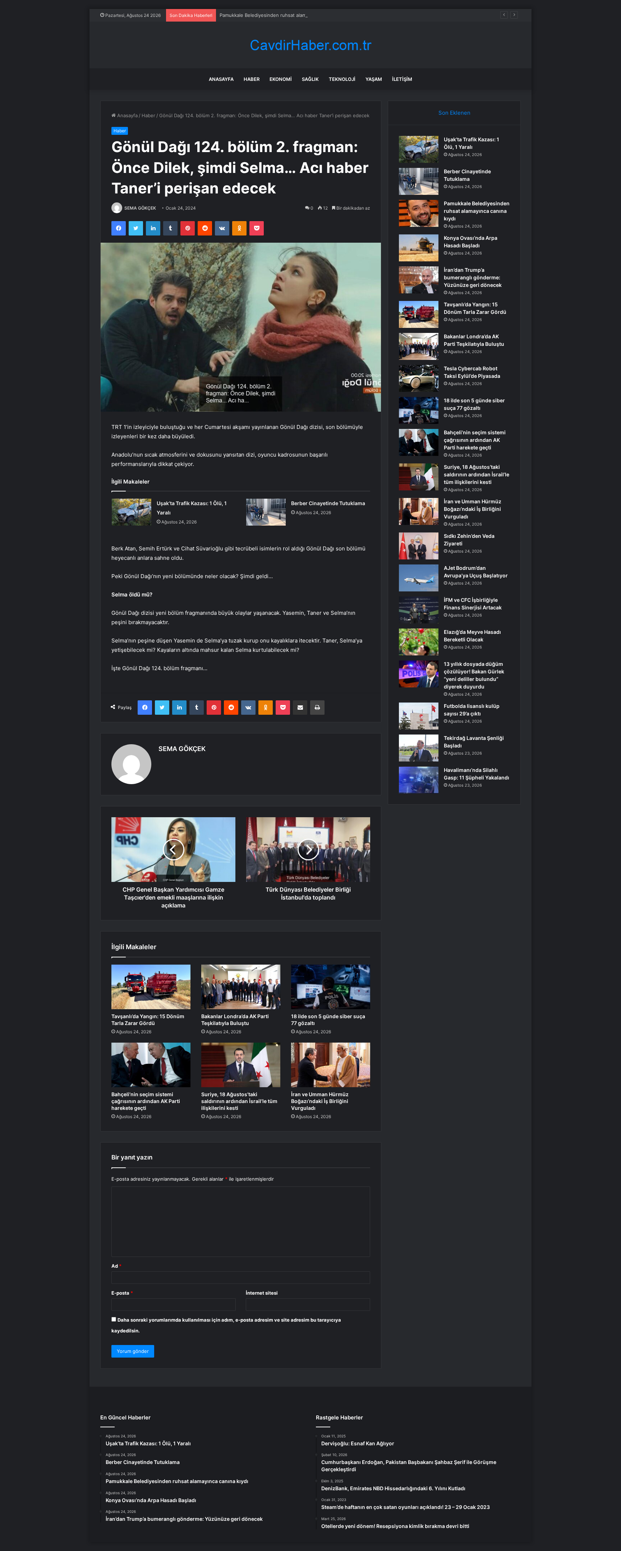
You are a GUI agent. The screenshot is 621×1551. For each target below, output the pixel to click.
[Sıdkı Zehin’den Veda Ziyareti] (418, 545)
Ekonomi (281, 79)
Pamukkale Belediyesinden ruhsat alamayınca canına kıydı (284, 15)
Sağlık (310, 79)
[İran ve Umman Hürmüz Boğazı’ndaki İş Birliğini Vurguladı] (330, 1065)
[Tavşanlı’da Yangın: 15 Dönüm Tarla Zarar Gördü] (150, 987)
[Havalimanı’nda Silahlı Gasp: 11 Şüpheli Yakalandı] (418, 780)
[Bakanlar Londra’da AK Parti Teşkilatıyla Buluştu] (240, 987)
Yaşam (373, 79)
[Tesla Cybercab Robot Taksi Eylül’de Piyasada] (418, 378)
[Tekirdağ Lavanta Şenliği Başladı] (418, 748)
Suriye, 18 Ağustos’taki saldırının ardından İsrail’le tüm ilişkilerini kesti (239, 1101)
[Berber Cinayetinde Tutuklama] (266, 512)
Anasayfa (221, 79)
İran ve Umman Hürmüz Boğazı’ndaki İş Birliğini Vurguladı (320, 1101)
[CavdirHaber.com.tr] (310, 45)
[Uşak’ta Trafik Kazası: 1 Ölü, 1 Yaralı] (131, 512)
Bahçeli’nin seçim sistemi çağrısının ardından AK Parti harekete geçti (145, 1101)
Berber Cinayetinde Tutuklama (328, 503)
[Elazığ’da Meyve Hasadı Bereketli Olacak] (418, 641)
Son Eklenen (454, 112)
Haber (251, 79)
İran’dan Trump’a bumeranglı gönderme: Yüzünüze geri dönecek (473, 277)
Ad (116, 1266)
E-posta (122, 1293)
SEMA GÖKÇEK (140, 208)
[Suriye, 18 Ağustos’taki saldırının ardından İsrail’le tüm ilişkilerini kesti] (240, 1065)
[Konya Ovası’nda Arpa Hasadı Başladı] (418, 247)
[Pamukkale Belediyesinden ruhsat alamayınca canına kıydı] (418, 213)
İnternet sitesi (262, 1293)
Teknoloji (342, 79)
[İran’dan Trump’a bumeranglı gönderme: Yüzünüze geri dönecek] (418, 279)
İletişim (402, 79)
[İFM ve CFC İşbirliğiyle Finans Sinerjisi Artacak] (418, 609)
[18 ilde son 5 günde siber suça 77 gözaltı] (330, 987)
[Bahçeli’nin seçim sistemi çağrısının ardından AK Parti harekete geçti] (150, 1065)
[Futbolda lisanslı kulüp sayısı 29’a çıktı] (418, 716)
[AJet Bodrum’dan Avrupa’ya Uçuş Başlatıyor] (418, 577)
